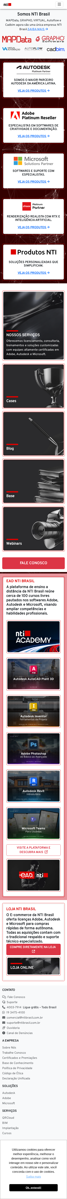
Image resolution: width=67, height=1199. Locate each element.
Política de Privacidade (17, 1068)
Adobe (6, 1098)
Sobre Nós (9, 1048)
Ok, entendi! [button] (33, 1187)
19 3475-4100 (15, 1013)
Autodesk (8, 1093)
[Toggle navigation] (59, 4)
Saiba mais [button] (33, 1176)
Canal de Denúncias (20, 1033)
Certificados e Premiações (19, 1058)
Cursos (7, 1133)
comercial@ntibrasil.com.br (25, 1018)
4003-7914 (31, 1007)
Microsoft (8, 1103)
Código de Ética (12, 1073)
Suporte (12, 1002)
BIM (5, 1123)
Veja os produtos (32, 91)
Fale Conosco (33, 563)
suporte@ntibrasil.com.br (23, 1023)
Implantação (10, 1128)
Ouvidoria (13, 1028)
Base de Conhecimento (17, 1063)
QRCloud (8, 1118)
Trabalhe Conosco (14, 1053)
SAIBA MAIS (36, 29)
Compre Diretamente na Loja (33, 947)
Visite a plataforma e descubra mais (33, 850)
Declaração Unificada (16, 1078)
